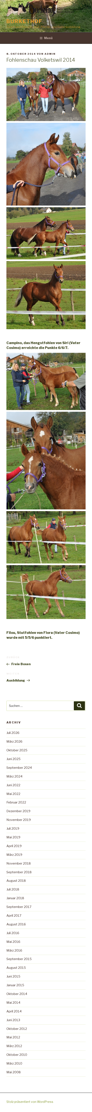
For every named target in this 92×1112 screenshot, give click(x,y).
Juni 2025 (13, 759)
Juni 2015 (13, 976)
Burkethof (24, 21)
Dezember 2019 (18, 811)
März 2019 (14, 855)
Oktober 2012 (16, 1029)
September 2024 (19, 768)
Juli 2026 (12, 733)
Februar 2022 (16, 802)
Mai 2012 (13, 1037)
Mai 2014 (13, 1003)
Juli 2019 (12, 828)
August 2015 (16, 968)
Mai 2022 (13, 794)
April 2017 (13, 916)
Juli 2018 (12, 889)
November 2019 (18, 820)
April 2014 (14, 1011)
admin (50, 53)
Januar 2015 (15, 985)
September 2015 (19, 959)
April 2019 (14, 846)
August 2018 (16, 881)
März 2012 (14, 1046)
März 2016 (14, 950)
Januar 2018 (15, 898)
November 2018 (18, 863)
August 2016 (16, 924)
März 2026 (14, 741)
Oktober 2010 (16, 1055)
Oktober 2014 (16, 994)
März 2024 (14, 776)
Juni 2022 (13, 785)
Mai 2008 (13, 1072)
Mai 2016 (13, 942)
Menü (48, 38)
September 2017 (18, 907)
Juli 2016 (12, 933)
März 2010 (14, 1063)
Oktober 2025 (16, 750)
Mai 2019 (13, 837)
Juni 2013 (13, 1020)
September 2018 (19, 872)
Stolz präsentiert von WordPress (29, 1101)
